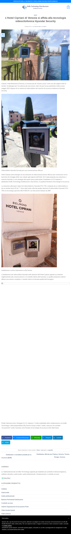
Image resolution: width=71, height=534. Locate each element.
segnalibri (50, 450)
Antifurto (4, 489)
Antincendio (5, 492)
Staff (44, 26)
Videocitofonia (6, 514)
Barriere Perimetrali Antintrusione (12, 499)
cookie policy (7, 525)
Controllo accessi (7, 503)
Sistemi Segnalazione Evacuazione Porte (15, 506)
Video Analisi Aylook (8, 510)
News (35, 15)
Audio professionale (8, 496)
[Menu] (2, 7)
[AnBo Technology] (35, 7)
